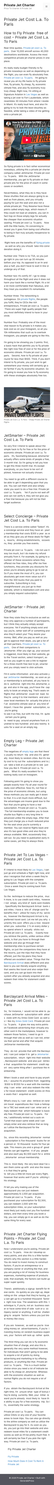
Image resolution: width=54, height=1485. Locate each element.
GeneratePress (27, 1481)
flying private (43, 242)
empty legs (28, 751)
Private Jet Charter (19, 5)
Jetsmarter (43, 1054)
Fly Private (13, 1456)
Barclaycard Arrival (14, 962)
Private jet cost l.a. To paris (18, 77)
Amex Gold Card (24, 1021)
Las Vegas (31, 94)
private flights (28, 299)
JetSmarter (14, 677)
